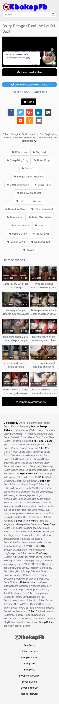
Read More (28, 140)
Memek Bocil (42, 233)
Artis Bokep (29, 645)
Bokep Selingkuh (29, 687)
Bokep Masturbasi (43, 209)
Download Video (31, 72)
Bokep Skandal (29, 681)
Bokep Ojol (29, 663)
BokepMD (43, 448)
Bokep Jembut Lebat (30, 193)
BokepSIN (39, 546)
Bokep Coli (30, 168)
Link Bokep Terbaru (42, 441)
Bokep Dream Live (19, 184)
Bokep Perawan (29, 693)
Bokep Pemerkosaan (29, 675)
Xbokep (30, 250)
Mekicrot (41, 225)
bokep (36, 531)
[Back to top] (53, 697)
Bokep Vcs (29, 669)
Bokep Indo (21, 152)
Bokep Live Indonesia (30, 201)
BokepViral (45, 477)
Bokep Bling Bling (19, 160)
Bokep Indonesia (29, 657)
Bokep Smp (49, 524)
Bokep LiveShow (17, 209)
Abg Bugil (40, 152)
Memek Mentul (17, 241)
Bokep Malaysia (29, 651)
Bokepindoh (44, 480)
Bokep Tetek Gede (41, 217)
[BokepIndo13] (25, 6)
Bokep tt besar (21, 225)
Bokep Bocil (34, 611)
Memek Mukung (42, 241)
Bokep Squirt (16, 217)
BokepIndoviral (27, 582)
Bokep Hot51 (44, 184)
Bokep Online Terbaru (27, 520)
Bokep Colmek (46, 622)
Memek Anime (19, 233)
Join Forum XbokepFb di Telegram (32, 84)
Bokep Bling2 (44, 160)
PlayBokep (42, 553)
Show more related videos (29, 402)
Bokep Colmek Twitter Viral (30, 176)
